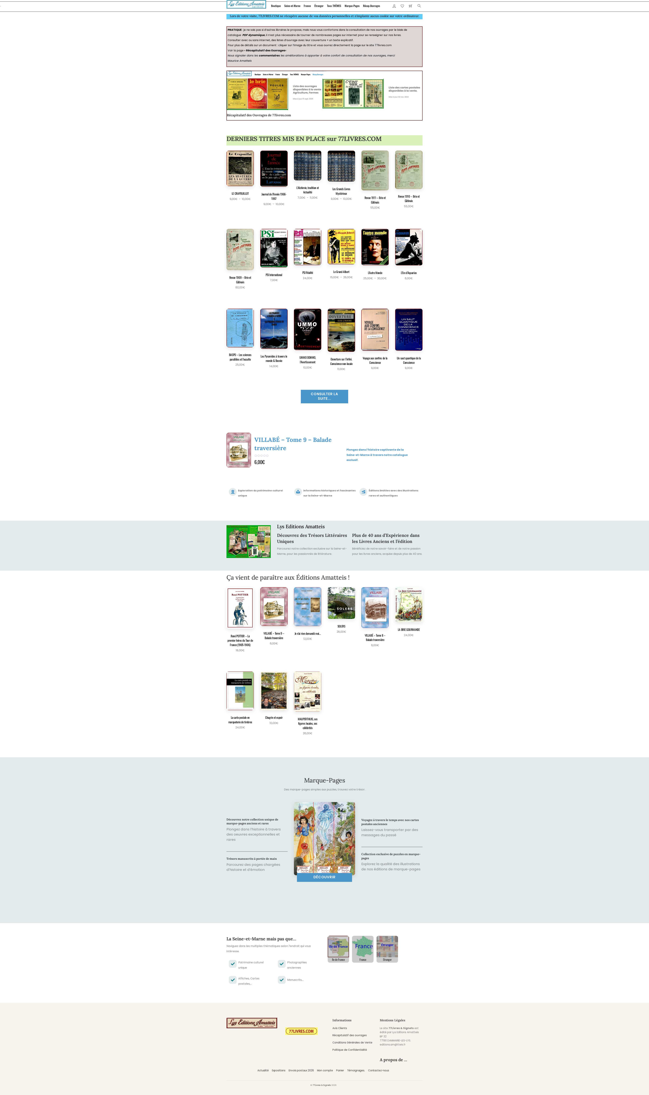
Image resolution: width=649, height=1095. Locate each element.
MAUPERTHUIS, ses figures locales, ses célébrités (307, 723)
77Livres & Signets (322, 1085)
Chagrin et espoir (274, 717)
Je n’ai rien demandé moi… (308, 633)
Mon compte (325, 1070)
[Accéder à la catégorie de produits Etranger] (387, 946)
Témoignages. (356, 1070)
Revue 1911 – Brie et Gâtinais (375, 199)
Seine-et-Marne (292, 6)
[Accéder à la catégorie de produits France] (363, 946)
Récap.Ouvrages (371, 6)
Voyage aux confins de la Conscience (375, 360)
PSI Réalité (307, 272)
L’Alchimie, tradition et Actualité (307, 189)
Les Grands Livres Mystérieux (341, 191)
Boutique (276, 6)
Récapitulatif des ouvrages (349, 1035)
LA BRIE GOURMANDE (409, 629)
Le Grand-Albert (341, 271)
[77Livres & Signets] (246, 3)
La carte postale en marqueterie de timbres (240, 719)
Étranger (318, 6)
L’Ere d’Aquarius (409, 272)
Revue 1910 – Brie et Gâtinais (408, 198)
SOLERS (341, 626)
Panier (340, 1070)
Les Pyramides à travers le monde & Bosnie (274, 358)
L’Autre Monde (375, 272)
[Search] (419, 6)
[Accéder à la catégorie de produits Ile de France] (338, 946)
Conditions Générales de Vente (352, 1042)
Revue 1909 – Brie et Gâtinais (240, 279)
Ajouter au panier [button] (374, 217)
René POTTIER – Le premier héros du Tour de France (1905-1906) (294, 445)
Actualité (263, 1070)
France (307, 6)
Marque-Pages (352, 6)
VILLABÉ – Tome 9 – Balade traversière (273, 635)
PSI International (274, 274)
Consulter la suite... (324, 396)
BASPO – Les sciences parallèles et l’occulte (240, 356)
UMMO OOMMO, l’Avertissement (307, 359)
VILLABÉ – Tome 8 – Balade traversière (375, 637)
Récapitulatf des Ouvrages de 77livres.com (259, 115)
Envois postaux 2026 (301, 1070)
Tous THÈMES (334, 6)
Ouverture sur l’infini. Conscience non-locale (341, 361)
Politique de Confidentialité (349, 1050)
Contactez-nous (378, 1070)
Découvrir (324, 877)
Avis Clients (339, 1028)
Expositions (278, 1070)
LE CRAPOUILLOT (240, 193)
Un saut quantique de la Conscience (409, 360)
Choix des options (239, 208)
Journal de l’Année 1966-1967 (273, 196)
